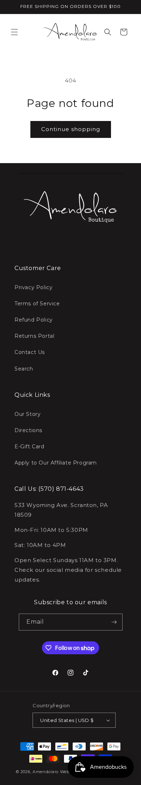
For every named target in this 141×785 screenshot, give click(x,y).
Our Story (27, 414)
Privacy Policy (33, 287)
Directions (28, 430)
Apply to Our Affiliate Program (55, 462)
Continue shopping (70, 129)
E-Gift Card (29, 446)
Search (23, 368)
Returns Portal (34, 336)
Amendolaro (46, 771)
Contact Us (29, 352)
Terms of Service (37, 303)
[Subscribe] (114, 622)
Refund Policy (33, 320)
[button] (14, 32)
